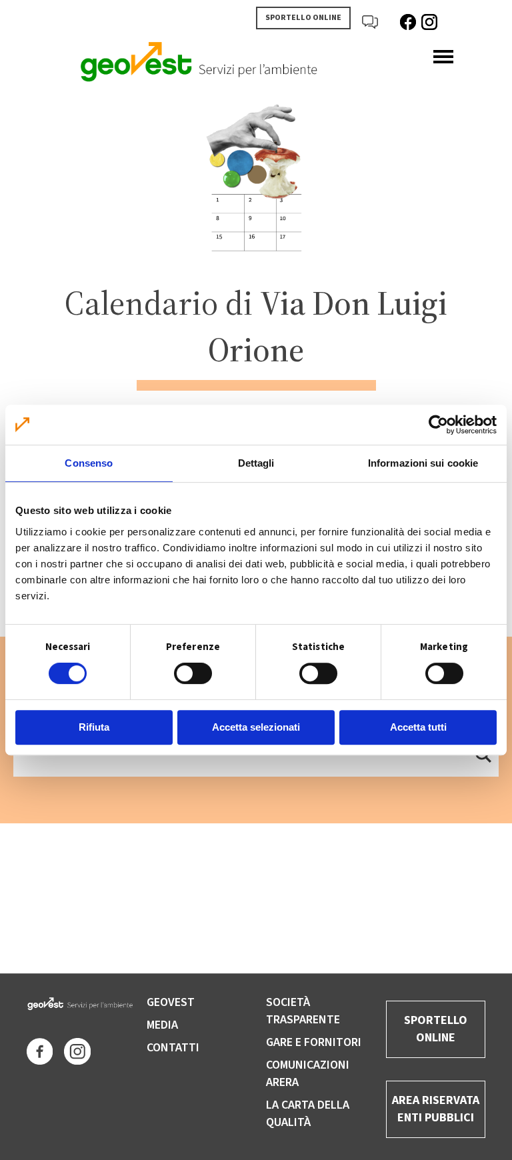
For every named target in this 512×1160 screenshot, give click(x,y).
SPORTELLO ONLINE (303, 17)
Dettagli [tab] (256, 463)
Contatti (173, 1047)
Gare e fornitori (313, 1042)
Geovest (171, 1002)
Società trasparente (303, 1011)
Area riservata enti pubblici (435, 1109)
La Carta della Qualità (307, 1114)
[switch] (193, 673)
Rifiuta (94, 727)
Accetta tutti (418, 727)
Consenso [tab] (89, 463)
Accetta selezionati (256, 727)
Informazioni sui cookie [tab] (423, 463)
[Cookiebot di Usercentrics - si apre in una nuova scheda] (438, 425)
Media (162, 1025)
